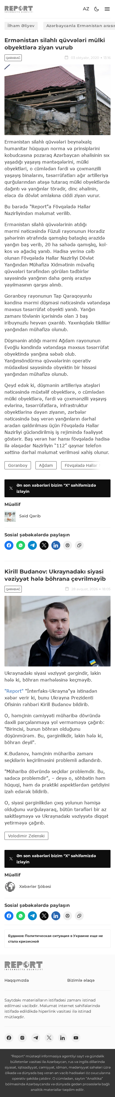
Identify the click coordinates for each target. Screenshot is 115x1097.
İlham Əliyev (21, 25)
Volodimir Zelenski (26, 835)
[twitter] (44, 545)
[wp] (20, 545)
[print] (67, 545)
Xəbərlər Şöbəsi (35, 886)
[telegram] (32, 545)
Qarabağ (13, 58)
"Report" (13, 691)
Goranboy (17, 465)
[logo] (18, 9)
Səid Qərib (30, 515)
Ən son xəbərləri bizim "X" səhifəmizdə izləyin (56, 488)
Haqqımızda (16, 980)
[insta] (22, 1037)
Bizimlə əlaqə (81, 980)
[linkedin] (55, 545)
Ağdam (46, 465)
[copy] (79, 545)
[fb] (8, 545)
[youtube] (75, 1037)
